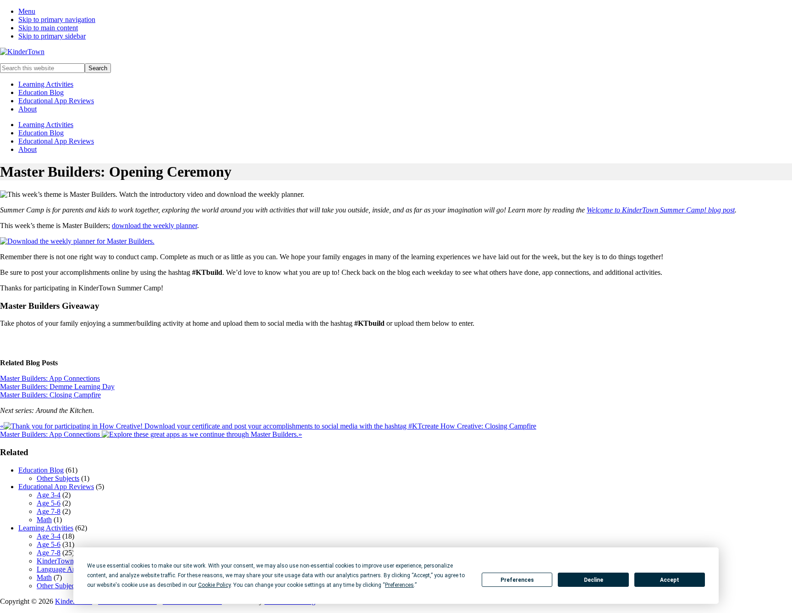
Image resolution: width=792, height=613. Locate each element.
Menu (26, 11)
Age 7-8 (48, 511)
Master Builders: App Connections (50, 378)
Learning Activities (45, 84)
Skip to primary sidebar (52, 36)
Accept (669, 580)
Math (44, 520)
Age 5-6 (48, 503)
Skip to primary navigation (56, 19)
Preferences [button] (399, 585)
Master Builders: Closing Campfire (50, 395)
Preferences (517, 580)
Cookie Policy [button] (214, 585)
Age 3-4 (48, 495)
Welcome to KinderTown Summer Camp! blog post (661, 210)
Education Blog (41, 92)
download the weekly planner (154, 225)
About (27, 109)
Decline (593, 580)
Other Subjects (58, 478)
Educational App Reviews (56, 101)
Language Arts (58, 569)
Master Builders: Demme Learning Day (57, 386)
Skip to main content (48, 28)
